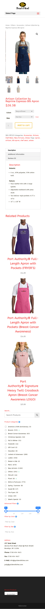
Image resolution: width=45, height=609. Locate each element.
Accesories (20, 25)
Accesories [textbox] (10, 594)
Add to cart (23, 125)
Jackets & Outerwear (17, 454)
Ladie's (12, 458)
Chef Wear (9, 138)
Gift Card (12, 447)
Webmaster (22, 606)
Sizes (8, 118)
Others (13, 25)
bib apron (16, 140)
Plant (11, 478)
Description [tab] (12, 150)
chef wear (24, 140)
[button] (37, 34)
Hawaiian (12, 451)
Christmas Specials (16, 437)
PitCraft (12, 475)
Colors (8, 112)
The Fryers (13, 492)
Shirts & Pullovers (16, 482)
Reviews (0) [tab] (12, 158)
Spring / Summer (15, 485)
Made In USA (14, 461)
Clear (37, 117)
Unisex (27, 138)
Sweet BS (13, 489)
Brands (13, 430)
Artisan (36, 135)
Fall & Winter (14, 440)
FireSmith (13, 444)
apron (37, 138)
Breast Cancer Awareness (19, 433)
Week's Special (14, 499)
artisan (8, 140)
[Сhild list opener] (19, 430)
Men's (12, 465)
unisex (31, 140)
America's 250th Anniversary (19, 427)
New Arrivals (19, 138)
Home (7, 25)
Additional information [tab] (16, 154)
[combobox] (11, 593)
